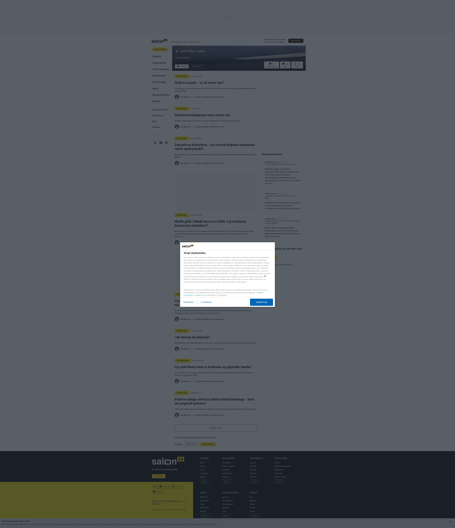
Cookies (198, 295)
